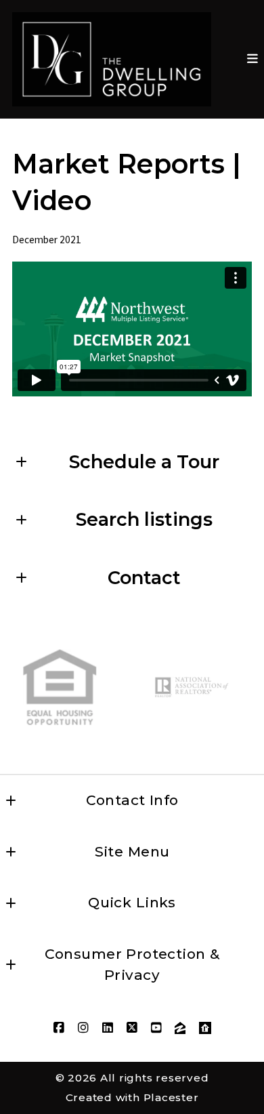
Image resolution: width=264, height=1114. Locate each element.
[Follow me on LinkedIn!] (108, 1028)
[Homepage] (111, 59)
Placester (171, 1097)
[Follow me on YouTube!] (156, 1028)
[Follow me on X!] (132, 1028)
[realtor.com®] (205, 1028)
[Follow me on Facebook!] (59, 1028)
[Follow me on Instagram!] (83, 1028)
